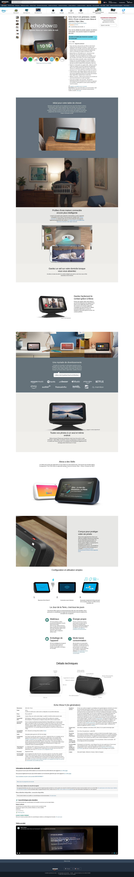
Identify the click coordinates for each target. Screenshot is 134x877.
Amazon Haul (11, 5)
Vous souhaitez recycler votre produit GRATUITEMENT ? (29, 776)
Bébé (108, 5)
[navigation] (4, 11)
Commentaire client (25, 828)
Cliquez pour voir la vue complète (43, 63)
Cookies (71, 873)
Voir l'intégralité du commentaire (48, 828)
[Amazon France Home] (55, 869)
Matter (45, 730)
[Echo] (4, 10)
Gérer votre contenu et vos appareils (65, 789)
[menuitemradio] (114, 853)
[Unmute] (116, 853)
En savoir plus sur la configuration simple (44, 749)
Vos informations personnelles (63, 873)
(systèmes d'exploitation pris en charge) (33, 739)
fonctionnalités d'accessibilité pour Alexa (35, 760)
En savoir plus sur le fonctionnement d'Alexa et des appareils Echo (88, 550)
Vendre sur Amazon (52, 5)
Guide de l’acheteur (62, 5)
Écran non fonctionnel (35, 828)
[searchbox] (60, 2)
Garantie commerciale (90, 722)
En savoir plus (53, 795)
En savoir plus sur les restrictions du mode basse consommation (80, 652)
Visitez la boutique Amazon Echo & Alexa (77, 23)
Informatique (126, 5)
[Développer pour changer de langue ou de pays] (72, 868)
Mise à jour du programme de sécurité (25, 781)
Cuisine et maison (81, 5)
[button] (4, 5)
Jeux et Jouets (96, 5)
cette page (78, 90)
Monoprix (17, 5)
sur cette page (63, 770)
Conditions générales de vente (51, 873)
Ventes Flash (33, 5)
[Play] (17, 853)
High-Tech (89, 5)
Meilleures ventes (25, 5)
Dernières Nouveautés (42, 5)
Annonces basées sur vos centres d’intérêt (82, 873)
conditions (93, 725)
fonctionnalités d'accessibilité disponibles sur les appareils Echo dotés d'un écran (46, 759)
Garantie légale (99, 718)
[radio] (17, 17)
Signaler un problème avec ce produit (78, 86)
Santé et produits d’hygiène (116, 5)
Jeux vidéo (102, 5)
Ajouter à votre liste (105, 25)
